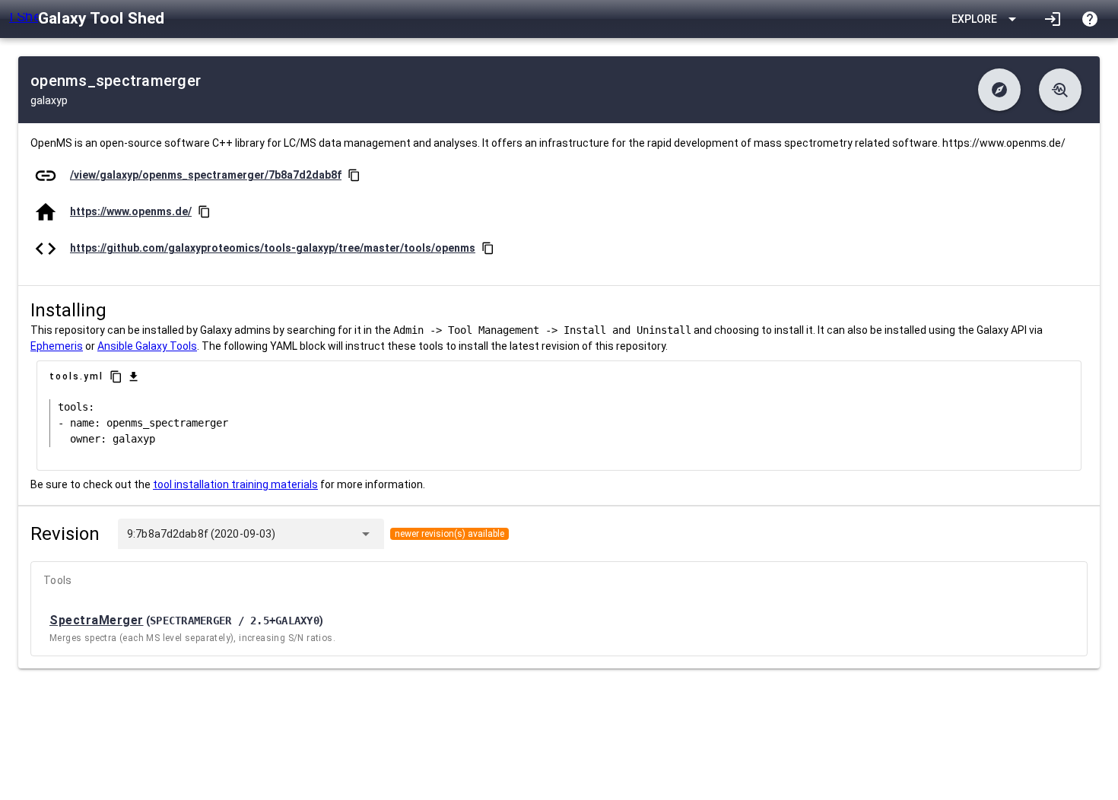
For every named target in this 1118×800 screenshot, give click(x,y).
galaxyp (49, 100)
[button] (999, 89)
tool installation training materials (235, 484)
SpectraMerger (96, 620)
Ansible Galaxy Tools (147, 346)
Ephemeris (56, 346)
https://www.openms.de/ (131, 211)
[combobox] (314, 534)
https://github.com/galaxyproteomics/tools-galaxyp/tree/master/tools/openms (272, 248)
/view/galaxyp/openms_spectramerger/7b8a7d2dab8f (205, 175)
